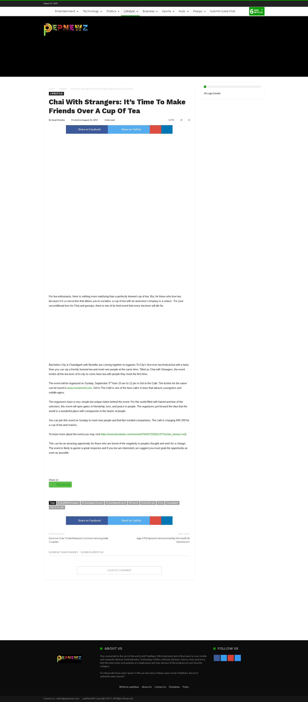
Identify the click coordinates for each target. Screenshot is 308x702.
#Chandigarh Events (92, 502)
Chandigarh (172, 502)
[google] (155, 129)
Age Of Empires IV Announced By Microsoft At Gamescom (163, 537)
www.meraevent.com (79, 387)
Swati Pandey (58, 120)
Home (52, 89)
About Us (147, 686)
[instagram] (84, 4)
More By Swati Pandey (63, 552)
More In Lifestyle (92, 552)
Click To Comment (119, 570)
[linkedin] (167, 129)
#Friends (133, 502)
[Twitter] (72, 4)
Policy (186, 686)
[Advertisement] (200, 46)
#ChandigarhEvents (116, 502)
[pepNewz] (65, 21)
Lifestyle (63, 89)
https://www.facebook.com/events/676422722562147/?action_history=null (143, 434)
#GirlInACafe (148, 502)
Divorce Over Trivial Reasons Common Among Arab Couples (78, 537)
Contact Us (160, 686)
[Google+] (78, 4)
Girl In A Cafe (57, 507)
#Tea (160, 502)
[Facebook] (66, 4)
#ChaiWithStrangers (68, 502)
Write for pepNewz (129, 686)
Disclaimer (174, 686)
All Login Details (212, 93)
